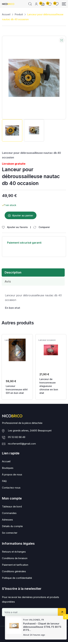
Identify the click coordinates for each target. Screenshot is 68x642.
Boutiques (7, 467)
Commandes (9, 513)
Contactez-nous (11, 487)
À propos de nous (12, 474)
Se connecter (9, 532)
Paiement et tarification (15, 564)
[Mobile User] (36, 4)
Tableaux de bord (12, 506)
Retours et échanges (14, 551)
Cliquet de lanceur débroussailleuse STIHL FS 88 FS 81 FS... (42, 626)
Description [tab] (13, 272)
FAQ (4, 481)
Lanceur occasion (13, 340)
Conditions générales (14, 571)
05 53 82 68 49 (16, 437)
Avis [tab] (8, 281)
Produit (19, 14)
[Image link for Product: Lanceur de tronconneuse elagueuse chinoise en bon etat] (50, 350)
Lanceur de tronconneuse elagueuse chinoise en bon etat (48, 386)
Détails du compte (12, 526)
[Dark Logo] (8, 4)
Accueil (6, 14)
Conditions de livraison (14, 558)
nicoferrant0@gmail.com (22, 443)
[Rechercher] (30, 4)
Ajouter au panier (22, 215)
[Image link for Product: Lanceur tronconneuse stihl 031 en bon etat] (17, 350)
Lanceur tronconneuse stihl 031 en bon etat (17, 389)
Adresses (7, 519)
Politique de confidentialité (17, 577)
